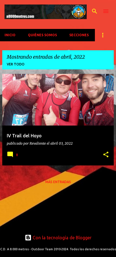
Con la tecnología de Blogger (62, 237)
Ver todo (15, 64)
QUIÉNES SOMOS (42, 35)
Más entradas (58, 182)
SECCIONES (79, 35)
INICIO (10, 35)
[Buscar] (94, 11)
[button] (105, 155)
